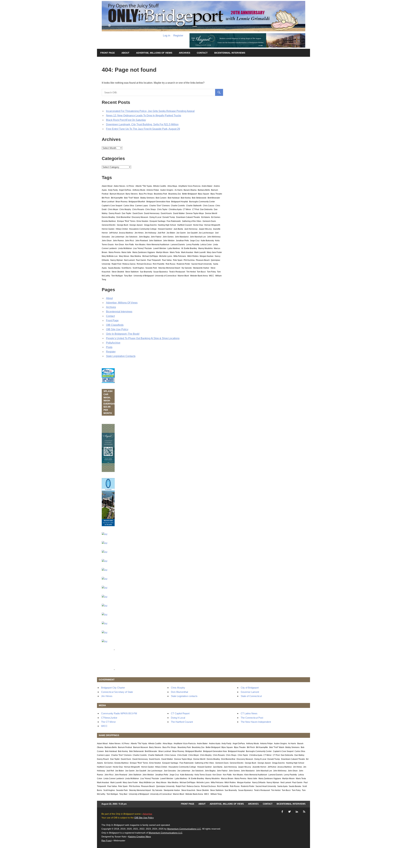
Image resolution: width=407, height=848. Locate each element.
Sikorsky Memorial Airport (169, 268)
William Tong (216, 794)
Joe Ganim (181, 233)
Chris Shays (150, 209)
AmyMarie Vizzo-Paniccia (189, 186)
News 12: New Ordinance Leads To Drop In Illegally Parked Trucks (143, 115)
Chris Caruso (208, 205)
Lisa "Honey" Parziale (142, 248)
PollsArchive (113, 342)
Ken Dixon (119, 244)
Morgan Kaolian (207, 256)
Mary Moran (124, 256)
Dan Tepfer (126, 213)
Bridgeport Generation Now (158, 202)
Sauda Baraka (114, 268)
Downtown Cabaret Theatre (188, 217)
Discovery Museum (140, 217)
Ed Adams (205, 217)
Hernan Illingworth (212, 225)
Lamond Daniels (178, 244)
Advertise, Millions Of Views (154, 53)
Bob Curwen (161, 198)
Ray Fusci (106, 840)
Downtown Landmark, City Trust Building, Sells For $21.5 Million (142, 124)
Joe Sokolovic (131, 237)
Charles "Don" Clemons (159, 205)
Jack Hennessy (190, 229)
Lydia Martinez (173, 248)
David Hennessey (151, 213)
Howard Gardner (165, 229)
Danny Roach (115, 213)
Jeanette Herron (259, 767)
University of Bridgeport (144, 276)
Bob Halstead (173, 198)
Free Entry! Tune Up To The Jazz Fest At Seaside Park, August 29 (143, 129)
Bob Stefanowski (199, 198)
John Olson (107, 240)
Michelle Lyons (165, 256)
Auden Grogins (166, 190)
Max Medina (135, 256)
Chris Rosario (138, 209)
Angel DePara (125, 190)
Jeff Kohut (113, 233)
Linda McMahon (125, 248)
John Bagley (144, 237)
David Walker (179, 213)
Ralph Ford (116, 264)
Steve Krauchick (188, 790)
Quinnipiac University (165, 786)
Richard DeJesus (144, 264)
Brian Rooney (122, 202)
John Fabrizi (156, 237)
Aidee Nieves (119, 186)
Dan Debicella (206, 209)
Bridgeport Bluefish (137, 202)
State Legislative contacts (184, 696)
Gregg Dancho (150, 225)
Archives (184, 53)
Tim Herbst (191, 272)
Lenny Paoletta (192, 244)
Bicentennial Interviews (229, 53)
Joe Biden (170, 233)
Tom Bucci (201, 272)
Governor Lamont (250, 692)
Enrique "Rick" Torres (126, 221)
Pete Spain (178, 260)
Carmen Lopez (141, 205)
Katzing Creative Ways (139, 836)
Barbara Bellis (204, 190)
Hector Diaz (198, 225)
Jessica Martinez (126, 233)
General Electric (109, 225)
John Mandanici (182, 237)
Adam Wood (107, 186)
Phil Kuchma (189, 260)
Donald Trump (168, 217)
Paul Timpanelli (154, 260)
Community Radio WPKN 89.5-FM (119, 713)
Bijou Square (203, 194)
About (125, 53)
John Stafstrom (155, 240)
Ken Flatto (129, 244)
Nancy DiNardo (259, 782)
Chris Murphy (125, 209)
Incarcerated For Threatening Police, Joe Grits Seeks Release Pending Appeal (150, 111)
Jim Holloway (150, 233)
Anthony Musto (138, 190)
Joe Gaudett (192, 233)
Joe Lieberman (117, 237)
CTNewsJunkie (109, 717)
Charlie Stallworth (194, 205)
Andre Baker (207, 186)
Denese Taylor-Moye (195, 213)
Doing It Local (155, 217)
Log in (166, 35)
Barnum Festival (125, 747)
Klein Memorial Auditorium (158, 244)
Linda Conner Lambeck (113, 778)
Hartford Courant (184, 225)
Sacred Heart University (201, 264)
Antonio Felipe (152, 190)
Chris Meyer (113, 209)
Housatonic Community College (143, 229)
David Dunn (138, 213)
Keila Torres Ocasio (203, 775)
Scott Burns (126, 268)
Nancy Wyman (116, 260)
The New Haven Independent (256, 721)
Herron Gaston (108, 229)
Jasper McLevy (205, 229)
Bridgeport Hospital (179, 202)
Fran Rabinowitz (174, 221)
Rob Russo (170, 264)
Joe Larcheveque (206, 233)
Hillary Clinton (122, 229)
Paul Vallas (167, 260)
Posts (109, 347)
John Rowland (141, 240)
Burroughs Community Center (202, 202)
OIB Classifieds (115, 325)
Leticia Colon (206, 244)
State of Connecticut (251, 696)
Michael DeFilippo (150, 256)
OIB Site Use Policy (117, 329)
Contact (202, 53)
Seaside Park (151, 268)
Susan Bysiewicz (160, 272)
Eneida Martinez (109, 221)
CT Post (195, 209)
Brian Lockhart (108, 202)
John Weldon (169, 240)
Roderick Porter (183, 264)
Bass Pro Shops (146, 194)
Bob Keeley (186, 198)
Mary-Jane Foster (214, 252)
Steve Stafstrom (132, 272)
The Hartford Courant (182, 721)
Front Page (107, 53)
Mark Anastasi (187, 252)
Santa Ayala (282, 786)
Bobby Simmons (147, 198)
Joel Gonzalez (170, 771)
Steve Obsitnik (118, 272)
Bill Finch (106, 198)
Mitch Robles (193, 256)
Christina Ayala (175, 209)
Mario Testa (175, 252)
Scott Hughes (138, 268)
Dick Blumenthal (123, 217)
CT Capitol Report (180, 713)
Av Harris (179, 190)
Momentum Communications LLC (184, 828)
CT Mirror (187, 209)
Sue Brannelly (146, 272)
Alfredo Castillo (159, 186)
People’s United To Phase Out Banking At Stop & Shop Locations (142, 338)
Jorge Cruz (195, 240)
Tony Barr (128, 276)
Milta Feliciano (179, 256)
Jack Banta (178, 229)
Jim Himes (139, 233)
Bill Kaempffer (117, 198)
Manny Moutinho (205, 248)
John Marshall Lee (198, 237)
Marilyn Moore (162, 252)
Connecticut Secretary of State (117, 692)
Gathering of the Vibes (191, 221)
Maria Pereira (114, 252)
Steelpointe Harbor (201, 268)
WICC (211, 276)
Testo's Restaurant (177, 272)
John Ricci (129, 240)
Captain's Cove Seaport (112, 205)
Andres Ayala (214, 743)
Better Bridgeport (189, 194)
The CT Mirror (108, 721)
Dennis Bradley (108, 217)
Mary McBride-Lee (110, 256)
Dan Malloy (299, 755)
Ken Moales (140, 244)
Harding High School (167, 225)
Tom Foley (211, 272)
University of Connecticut (165, 276)
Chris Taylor (162, 209)
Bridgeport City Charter (113, 687)
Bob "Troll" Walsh (131, 198)
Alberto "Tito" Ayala (143, 186)
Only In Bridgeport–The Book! (122, 333)
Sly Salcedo (186, 268)
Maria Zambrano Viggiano (143, 252)
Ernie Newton (142, 221)
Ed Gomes (215, 217)
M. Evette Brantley (189, 248)
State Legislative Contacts (120, 356)
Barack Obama (190, 190)
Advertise (147, 814)
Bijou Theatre (216, 194)
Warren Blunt (183, 276)
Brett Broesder (214, 198)
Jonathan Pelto (182, 240)
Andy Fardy (113, 190)
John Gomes (168, 237)
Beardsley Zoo (174, 194)
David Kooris (166, 213)
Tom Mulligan (117, 276)
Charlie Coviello (178, 205)
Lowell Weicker (159, 248)
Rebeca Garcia (128, 264)
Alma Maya (172, 186)
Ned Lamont (129, 260)
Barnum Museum (117, 194)
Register (178, 35)
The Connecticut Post (252, 717)
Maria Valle (126, 252)
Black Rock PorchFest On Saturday (126, 120)
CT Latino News (249, 713)
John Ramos (118, 240)
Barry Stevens (132, 194)
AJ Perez (130, 186)
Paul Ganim (141, 260)
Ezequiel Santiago (158, 221)
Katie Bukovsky (207, 240)
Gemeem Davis (209, 221)
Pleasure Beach (203, 260)
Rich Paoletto (158, 264)
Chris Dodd (182, 755)
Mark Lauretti (200, 252)
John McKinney (214, 237)
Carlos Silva (129, 205)
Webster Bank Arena (199, 276)
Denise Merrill (211, 213)
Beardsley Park (160, 194)
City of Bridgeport (250, 687)
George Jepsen (136, 225)
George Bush (122, 225)
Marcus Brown (227, 778)
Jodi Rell (161, 233)
